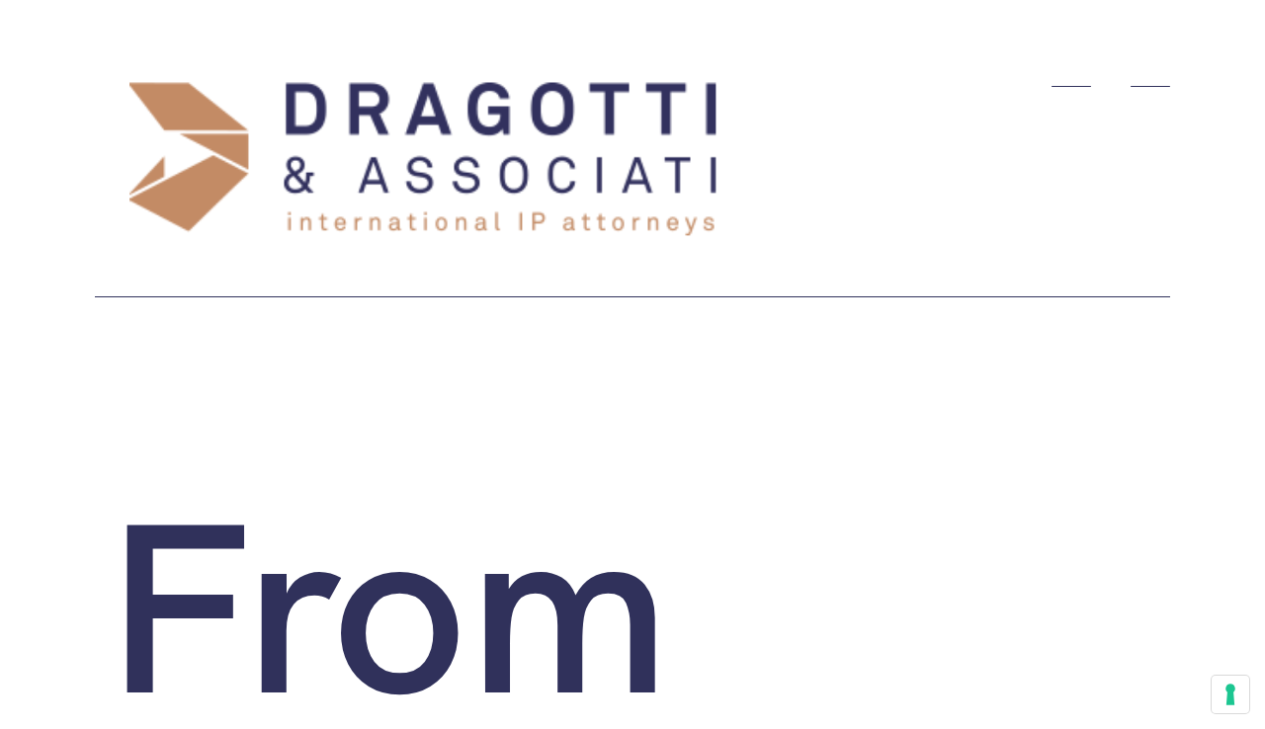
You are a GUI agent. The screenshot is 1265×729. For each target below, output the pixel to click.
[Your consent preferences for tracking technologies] (1230, 694)
